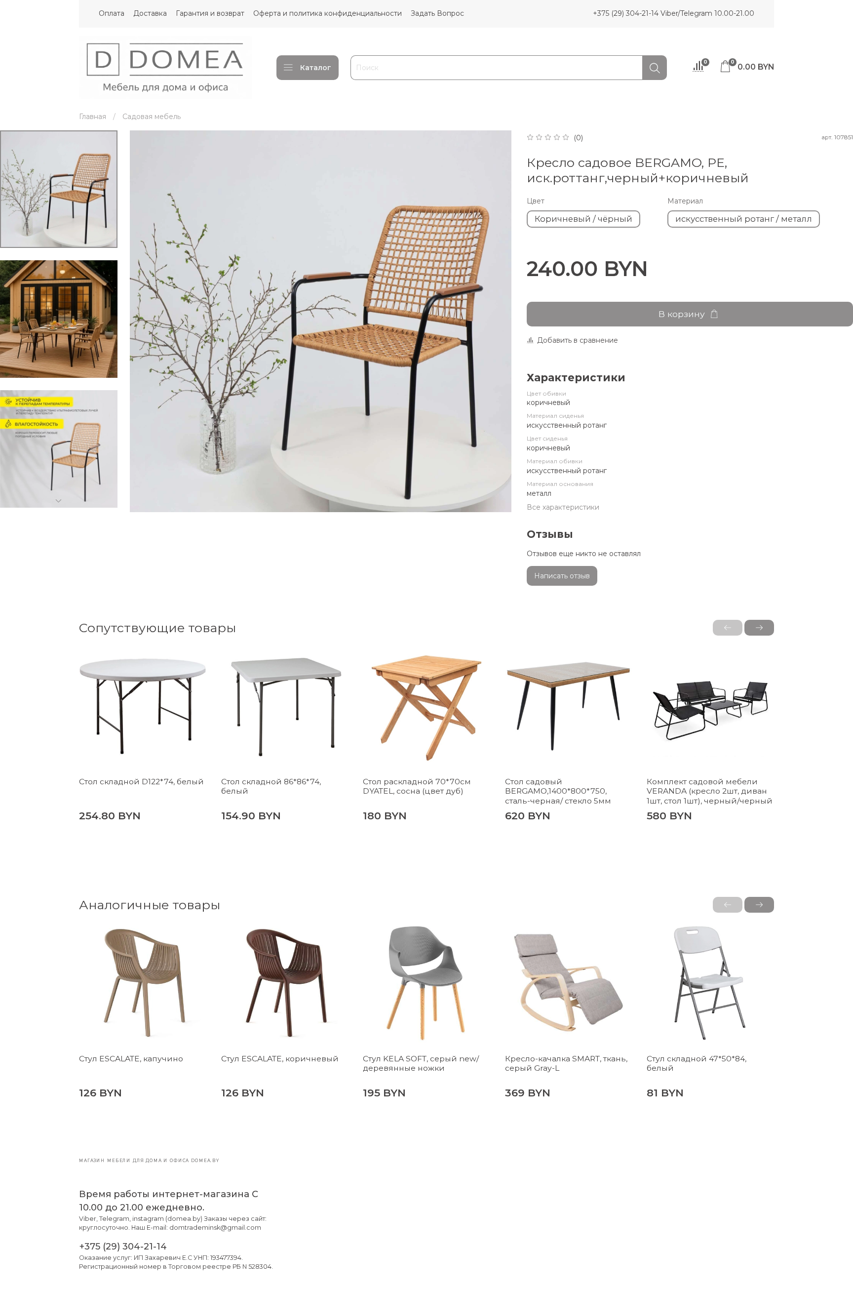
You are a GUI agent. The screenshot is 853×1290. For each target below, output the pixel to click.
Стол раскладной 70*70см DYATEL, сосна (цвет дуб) (417, 786)
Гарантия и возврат (210, 13)
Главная (92, 116)
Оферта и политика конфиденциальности (327, 13)
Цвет (535, 201)
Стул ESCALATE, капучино (131, 1058)
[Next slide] (58, 500)
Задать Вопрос (437, 13)
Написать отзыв (562, 575)
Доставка (150, 13)
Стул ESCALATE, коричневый (280, 1058)
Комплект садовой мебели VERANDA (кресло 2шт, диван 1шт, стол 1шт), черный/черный (710, 791)
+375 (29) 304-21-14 (123, 1246)
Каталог (315, 67)
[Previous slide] (147, 321)
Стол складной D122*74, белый (141, 781)
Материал (685, 201)
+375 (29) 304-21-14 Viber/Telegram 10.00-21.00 (673, 13)
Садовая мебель (151, 116)
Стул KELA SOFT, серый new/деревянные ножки (421, 1063)
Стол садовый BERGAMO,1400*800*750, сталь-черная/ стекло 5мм (558, 791)
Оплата (111, 13)
